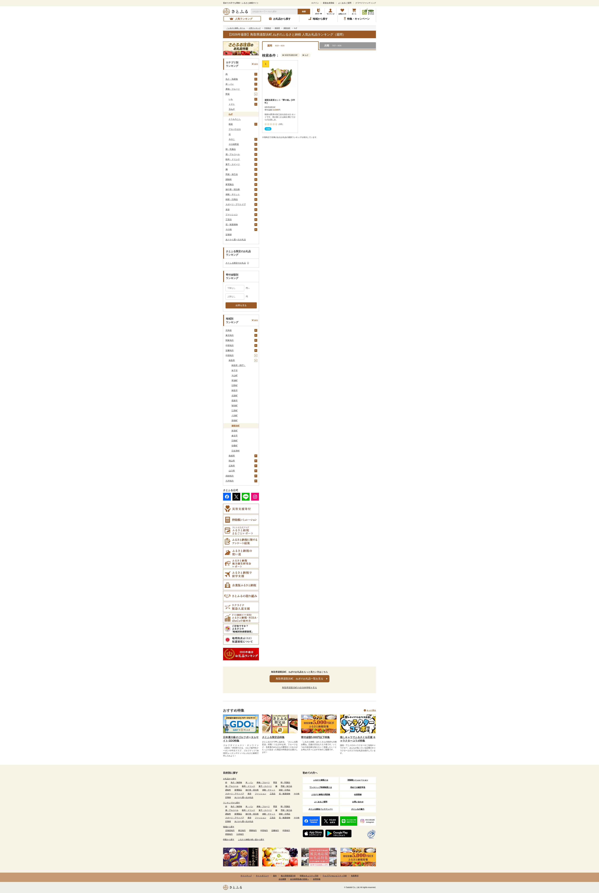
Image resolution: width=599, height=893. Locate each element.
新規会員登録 (328, 3)
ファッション (232, 214)
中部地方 (230, 345)
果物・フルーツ (233, 89)
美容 (228, 209)
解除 (256, 64)
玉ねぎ (232, 109)
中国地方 (230, 355)
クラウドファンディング (365, 3)
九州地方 (230, 481)
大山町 (234, 375)
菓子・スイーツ (233, 164)
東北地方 (230, 335)
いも (231, 99)
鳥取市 (234, 390)
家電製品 (230, 184)
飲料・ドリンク (233, 159)
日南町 (234, 440)
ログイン (315, 3)
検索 (304, 11)
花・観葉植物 (232, 224)
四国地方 (230, 476)
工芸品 (229, 219)
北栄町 (234, 395)
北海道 (229, 330)
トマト (232, 104)
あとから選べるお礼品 (236, 239)
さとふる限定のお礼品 (236, 263)
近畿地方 (230, 350)
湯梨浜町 (235, 426)
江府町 (234, 410)
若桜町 (234, 420)
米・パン (230, 84)
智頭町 (234, 405)
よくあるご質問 (344, 3)
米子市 (234, 370)
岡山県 (232, 461)
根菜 (231, 124)
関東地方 (230, 340)
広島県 (232, 466)
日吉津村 (235, 451)
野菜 (228, 94)
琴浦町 (234, 380)
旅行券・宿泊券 (233, 189)
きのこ (232, 139)
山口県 (232, 471)
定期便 (229, 234)
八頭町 (234, 415)
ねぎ (231, 114)
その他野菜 (234, 144)
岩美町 (234, 431)
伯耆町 (234, 445)
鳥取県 (232, 360)
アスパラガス (235, 129)
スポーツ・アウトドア (236, 204)
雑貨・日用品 (232, 199)
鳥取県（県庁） (238, 365)
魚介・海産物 (232, 79)
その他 (229, 229)
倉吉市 (234, 435)
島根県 (232, 456)
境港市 (234, 400)
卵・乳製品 (231, 149)
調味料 (229, 179)
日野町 (234, 385)
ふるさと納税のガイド (318, 11)
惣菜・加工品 (232, 174)
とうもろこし (235, 119)
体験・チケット (233, 194)
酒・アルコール (233, 154)
